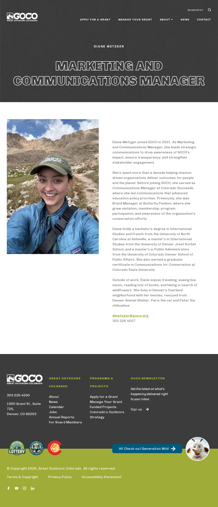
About (54, 397)
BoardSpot (196, 10)
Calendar (56, 407)
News (185, 19)
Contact (204, 19)
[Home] (22, 17)
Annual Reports (61, 417)
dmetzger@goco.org (130, 316)
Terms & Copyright (22, 477)
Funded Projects (103, 407)
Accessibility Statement (101, 477)
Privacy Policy (60, 477)
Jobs (53, 412)
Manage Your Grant (135, 19)
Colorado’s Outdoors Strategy (107, 414)
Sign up (136, 409)
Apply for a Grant (95, 19)
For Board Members (65, 422)
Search (209, 10)
